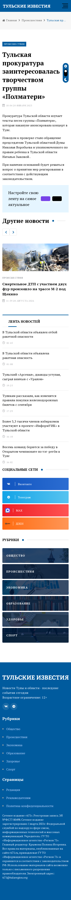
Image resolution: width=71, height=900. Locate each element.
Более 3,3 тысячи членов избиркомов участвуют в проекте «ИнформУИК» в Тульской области (31, 425)
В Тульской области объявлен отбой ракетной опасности (29, 334)
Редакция (13, 789)
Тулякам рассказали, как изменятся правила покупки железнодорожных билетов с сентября (30, 400)
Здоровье (13, 761)
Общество (13, 729)
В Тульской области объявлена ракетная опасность (25, 355)
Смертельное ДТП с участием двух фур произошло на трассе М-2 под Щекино (34, 289)
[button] (5, 232)
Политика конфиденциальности (29, 806)
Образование (15, 753)
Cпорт (10, 769)
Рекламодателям (18, 797)
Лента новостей (24, 321)
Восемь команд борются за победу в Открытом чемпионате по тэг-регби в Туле (31, 451)
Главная (11, 20)
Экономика (14, 745)
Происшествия (32, 20)
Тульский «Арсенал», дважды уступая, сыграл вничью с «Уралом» (31, 376)
